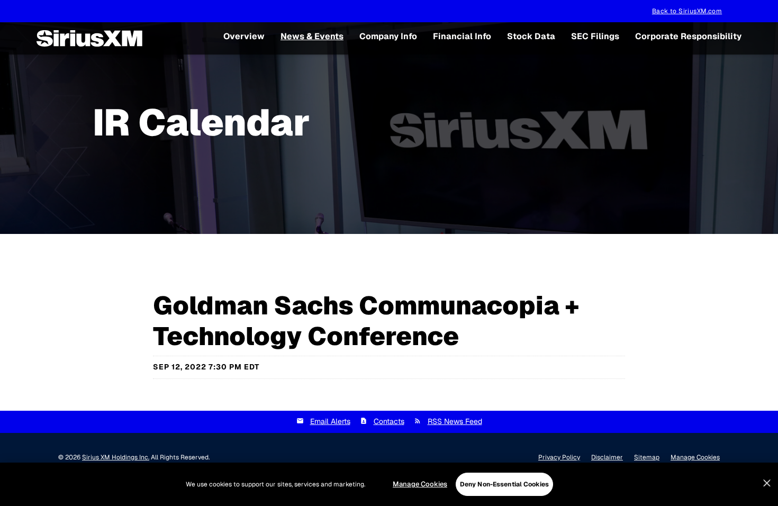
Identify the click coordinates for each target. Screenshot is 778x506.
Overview (244, 36)
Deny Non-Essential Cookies (504, 484)
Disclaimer (607, 457)
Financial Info (462, 36)
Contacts (389, 421)
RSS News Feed (455, 421)
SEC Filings (595, 36)
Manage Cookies (420, 484)
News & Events (312, 36)
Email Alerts (330, 421)
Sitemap (646, 457)
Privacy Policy (559, 457)
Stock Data (531, 36)
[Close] (767, 483)
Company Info (388, 36)
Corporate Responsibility (688, 36)
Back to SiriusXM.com (687, 11)
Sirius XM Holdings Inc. (115, 457)
